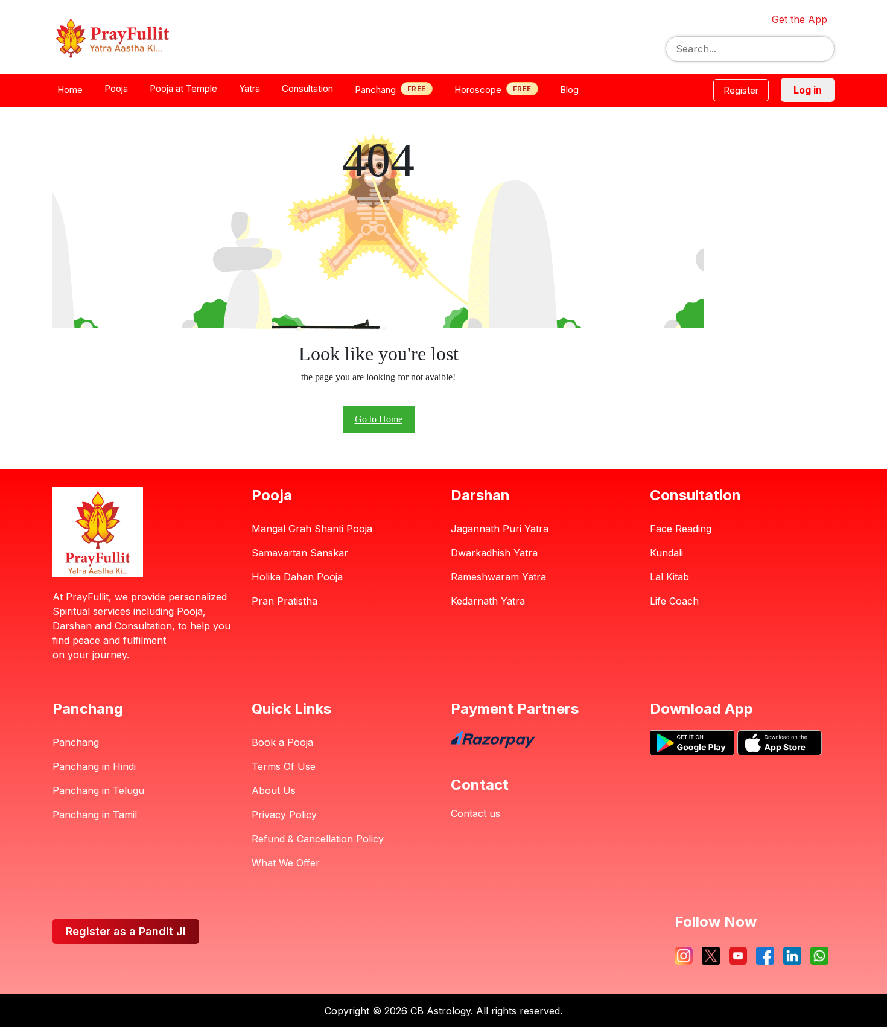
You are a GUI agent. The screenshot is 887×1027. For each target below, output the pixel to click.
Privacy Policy (284, 815)
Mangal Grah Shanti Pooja (312, 529)
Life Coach (674, 601)
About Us (274, 790)
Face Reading (680, 529)
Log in (807, 90)
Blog (569, 89)
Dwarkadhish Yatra (494, 553)
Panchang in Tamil (94, 815)
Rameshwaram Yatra (498, 577)
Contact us (475, 813)
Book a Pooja (282, 742)
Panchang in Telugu (98, 790)
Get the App (799, 19)
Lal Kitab (669, 577)
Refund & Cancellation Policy (318, 839)
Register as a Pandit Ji (126, 931)
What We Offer (286, 863)
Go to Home (378, 419)
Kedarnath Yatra (488, 601)
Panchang (75, 742)
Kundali (666, 553)
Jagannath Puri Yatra (499, 529)
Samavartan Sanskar (300, 553)
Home (70, 89)
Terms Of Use (284, 766)
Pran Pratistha (284, 601)
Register (740, 90)
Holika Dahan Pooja (297, 577)
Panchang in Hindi (94, 766)
